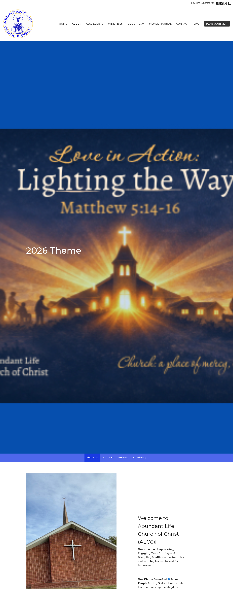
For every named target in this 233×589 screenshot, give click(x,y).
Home (63, 23)
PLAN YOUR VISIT (217, 23)
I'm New (123, 457)
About (76, 23)
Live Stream (135, 23)
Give (196, 23)
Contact (182, 23)
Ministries (115, 23)
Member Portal (160, 23)
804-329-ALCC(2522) (202, 3)
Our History (139, 457)
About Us (92, 457)
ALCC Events (94, 23)
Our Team (108, 457)
